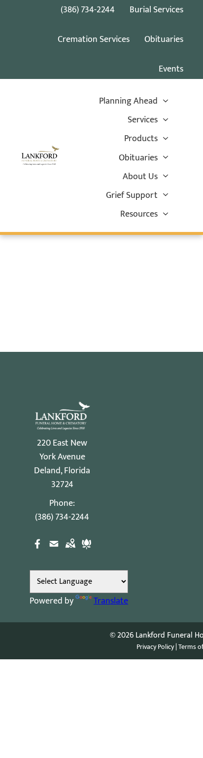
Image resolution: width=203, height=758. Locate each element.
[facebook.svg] (38, 551)
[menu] (168, 20)
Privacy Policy (155, 646)
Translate (111, 601)
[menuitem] (134, 101)
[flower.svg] (86, 551)
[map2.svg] (70, 551)
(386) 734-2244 (88, 9)
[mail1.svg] (54, 551)
